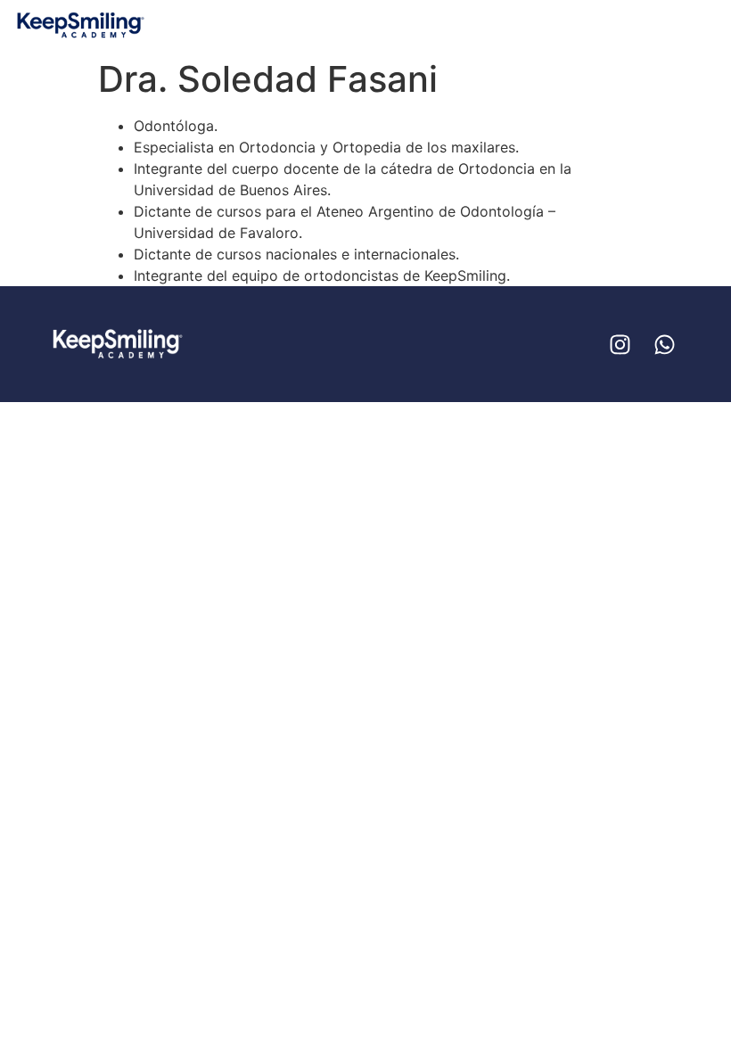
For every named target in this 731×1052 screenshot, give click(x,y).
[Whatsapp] (664, 344)
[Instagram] (619, 344)
